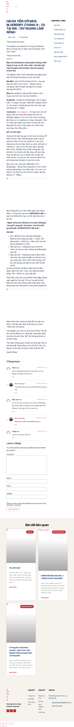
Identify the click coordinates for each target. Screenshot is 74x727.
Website (9, 493)
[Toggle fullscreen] (4, 723)
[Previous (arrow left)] (1, 726)
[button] (16, 7)
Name (9, 478)
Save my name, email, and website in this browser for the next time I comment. (26, 504)
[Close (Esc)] (11, 723)
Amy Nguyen (22, 112)
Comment (10, 454)
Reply (13, 376)
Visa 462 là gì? (14, 568)
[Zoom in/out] (1, 723)
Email (8, 486)
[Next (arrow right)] (4, 726)
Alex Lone (18, 384)
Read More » (13, 587)
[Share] (8, 723)
